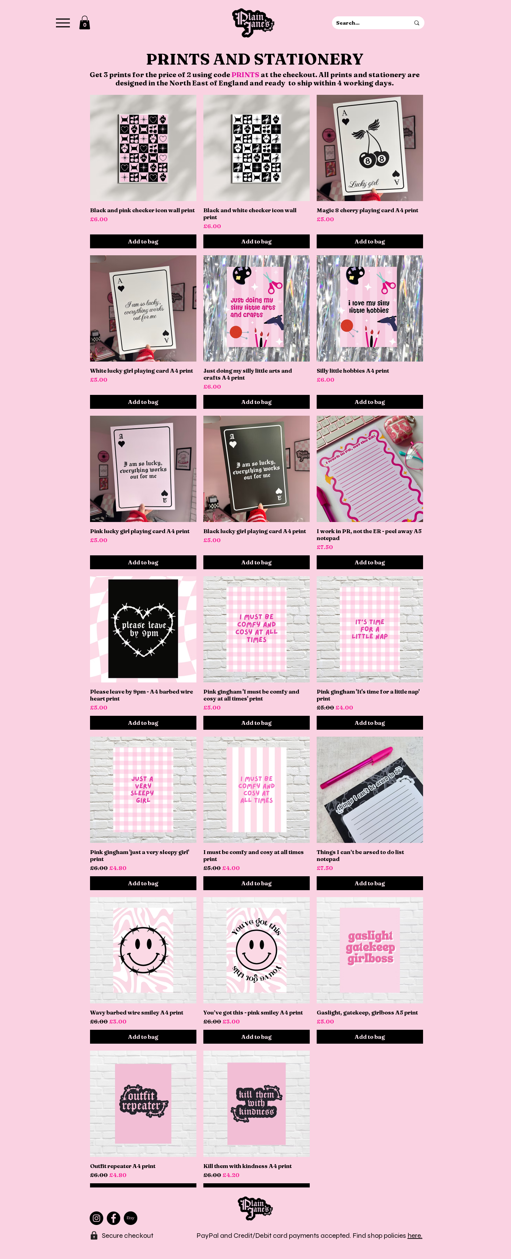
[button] (84, 22)
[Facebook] (113, 1218)
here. (414, 1235)
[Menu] (62, 22)
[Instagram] (96, 1218)
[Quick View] (143, 148)
